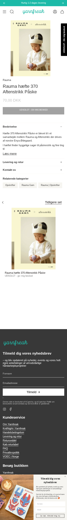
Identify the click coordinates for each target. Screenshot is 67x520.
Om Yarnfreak (11, 424)
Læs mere (10, 153)
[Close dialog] (65, 476)
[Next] (62, 3)
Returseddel (9, 440)
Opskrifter (10, 185)
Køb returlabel (10, 444)
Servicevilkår (32, 404)
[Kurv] (62, 12)
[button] (11, 12)
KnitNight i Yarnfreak (14, 428)
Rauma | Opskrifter (50, 185)
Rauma (7, 80)
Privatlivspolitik (11, 452)
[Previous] (4, 3)
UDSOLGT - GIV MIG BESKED (33, 110)
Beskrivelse (10, 126)
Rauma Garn (28, 185)
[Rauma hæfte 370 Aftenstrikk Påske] (33, 238)
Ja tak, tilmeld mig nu (50, 516)
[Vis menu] (4, 12)
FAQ (5, 448)
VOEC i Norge (11, 456)
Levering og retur (13, 162)
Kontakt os (9, 170)
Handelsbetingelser (13, 432)
